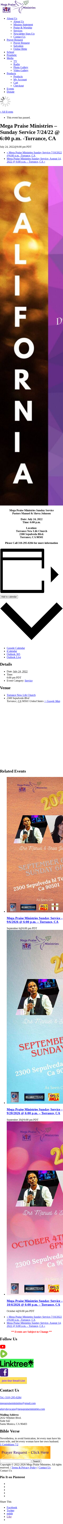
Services (17, 30)
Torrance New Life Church (21, 695)
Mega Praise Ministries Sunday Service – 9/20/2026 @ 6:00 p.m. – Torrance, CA (35, 1111)
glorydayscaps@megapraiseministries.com (22, 1409)
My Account (20, 79)
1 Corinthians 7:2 (9, 1444)
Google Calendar (16, 648)
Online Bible (20, 49)
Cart (15, 82)
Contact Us (19, 36)
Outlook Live (14, 657)
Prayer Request (15, 39)
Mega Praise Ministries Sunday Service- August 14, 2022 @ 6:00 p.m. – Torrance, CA (34, 160)
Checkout (18, 85)
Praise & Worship (22, 27)
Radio (16, 64)
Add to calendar (9, 596)
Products (11, 73)
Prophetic (12, 55)
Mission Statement (23, 24)
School (10, 52)
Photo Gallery (20, 67)
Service (29, 680)
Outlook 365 (13, 654)
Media (10, 58)
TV (15, 61)
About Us (12, 18)
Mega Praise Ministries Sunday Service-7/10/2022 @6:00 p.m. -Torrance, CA (34, 154)
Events (10, 88)
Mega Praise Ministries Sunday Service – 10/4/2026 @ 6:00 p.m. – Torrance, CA (35, 1302)
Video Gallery (20, 70)
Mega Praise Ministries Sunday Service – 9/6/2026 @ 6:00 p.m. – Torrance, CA (35, 920)
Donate (10, 91)
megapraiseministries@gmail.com (18, 1403)
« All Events (6, 111)
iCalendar (12, 651)
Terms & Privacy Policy (24, 1467)
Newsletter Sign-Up (24, 33)
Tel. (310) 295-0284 (10, 1397)
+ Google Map (52, 701)
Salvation (18, 45)
